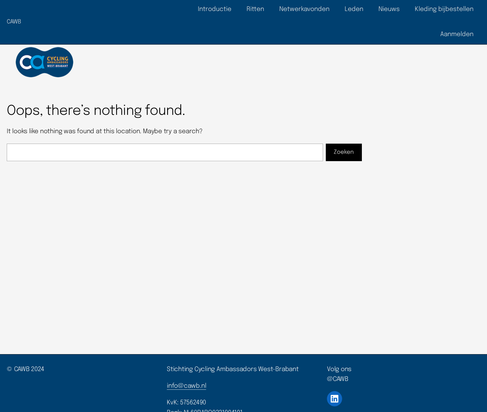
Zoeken (344, 152)
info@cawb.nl (186, 386)
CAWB (14, 22)
